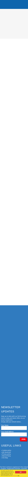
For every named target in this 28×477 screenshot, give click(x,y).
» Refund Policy (6, 456)
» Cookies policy (6, 450)
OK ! (21, 472)
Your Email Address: (7, 432)
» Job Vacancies (6, 452)
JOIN (23, 439)
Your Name (4, 425)
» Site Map (4, 458)
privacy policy (15, 475)
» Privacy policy (6, 454)
